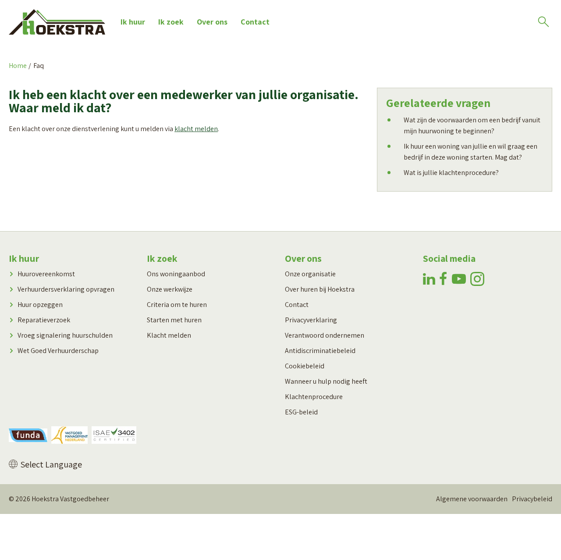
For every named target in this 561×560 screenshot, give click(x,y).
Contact (255, 22)
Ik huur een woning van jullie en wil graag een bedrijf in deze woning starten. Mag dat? (470, 152)
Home (18, 65)
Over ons (212, 22)
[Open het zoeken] (543, 22)
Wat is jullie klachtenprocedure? (451, 172)
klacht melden (196, 128)
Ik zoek (171, 22)
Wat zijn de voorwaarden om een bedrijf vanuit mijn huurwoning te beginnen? (472, 125)
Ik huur (133, 22)
